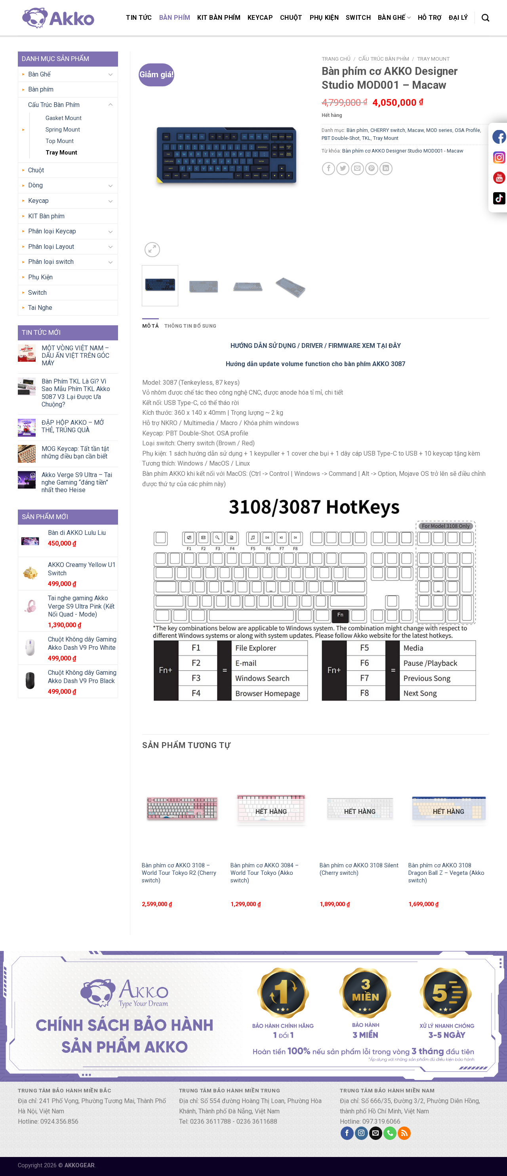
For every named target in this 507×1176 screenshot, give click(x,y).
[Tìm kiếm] (485, 17)
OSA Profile (467, 130)
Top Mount (60, 141)
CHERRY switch (387, 130)
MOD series (439, 130)
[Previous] (155, 155)
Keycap (260, 17)
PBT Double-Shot (341, 138)
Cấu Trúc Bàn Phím (54, 105)
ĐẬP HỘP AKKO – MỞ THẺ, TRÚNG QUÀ (73, 426)
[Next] (296, 155)
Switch (358, 17)
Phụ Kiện (324, 17)
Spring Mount (63, 129)
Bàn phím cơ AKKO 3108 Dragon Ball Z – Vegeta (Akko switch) (446, 873)
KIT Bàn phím (218, 17)
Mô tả (150, 326)
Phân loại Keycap (52, 231)
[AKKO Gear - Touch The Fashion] (57, 18)
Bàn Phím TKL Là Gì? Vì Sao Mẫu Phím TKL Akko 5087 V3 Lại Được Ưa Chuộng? (76, 393)
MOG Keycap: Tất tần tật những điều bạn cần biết (75, 452)
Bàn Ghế (391, 17)
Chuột (291, 17)
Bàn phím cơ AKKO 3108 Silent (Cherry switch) (359, 869)
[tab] (150, 326)
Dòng (35, 185)
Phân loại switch (51, 261)
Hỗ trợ (430, 17)
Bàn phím (175, 17)
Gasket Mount (64, 118)
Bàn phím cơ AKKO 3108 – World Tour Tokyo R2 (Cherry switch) (179, 873)
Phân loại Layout (51, 246)
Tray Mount (61, 152)
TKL (366, 138)
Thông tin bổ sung (190, 326)
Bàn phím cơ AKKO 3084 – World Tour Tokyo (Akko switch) (265, 873)
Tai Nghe (40, 307)
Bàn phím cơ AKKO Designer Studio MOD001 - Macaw (402, 151)
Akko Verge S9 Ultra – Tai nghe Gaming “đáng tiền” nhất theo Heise (77, 482)
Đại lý (458, 17)
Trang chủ (336, 58)
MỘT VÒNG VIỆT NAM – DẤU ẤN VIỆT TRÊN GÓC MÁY (75, 355)
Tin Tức (139, 17)
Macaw (416, 130)
